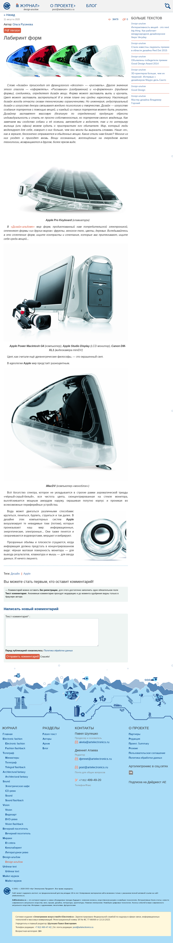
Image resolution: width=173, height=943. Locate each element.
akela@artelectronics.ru (94, 742)
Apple (27, 573)
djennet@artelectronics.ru (95, 758)
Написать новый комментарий (31, 609)
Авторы (47, 738)
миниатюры (12, 757)
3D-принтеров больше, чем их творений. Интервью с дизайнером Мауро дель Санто (148, 76)
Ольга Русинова (23, 24)
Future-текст (50, 734)
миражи (7, 838)
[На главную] (6, 6)
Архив (46, 743)
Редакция (134, 738)
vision (6, 805)
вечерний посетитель (15, 828)
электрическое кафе (17, 786)
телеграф (8, 753)
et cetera (10, 842)
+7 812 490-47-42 (43, 927)
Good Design (138, 90)
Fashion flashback (15, 748)
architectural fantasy (14, 771)
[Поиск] (167, 6)
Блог (91, 5)
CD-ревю (10, 790)
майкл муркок (11, 876)
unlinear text (10, 866)
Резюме (133, 748)
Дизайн (15, 573)
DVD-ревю (11, 819)
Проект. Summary (139, 743)
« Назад (9, 15)
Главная (8, 734)
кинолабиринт (13, 847)
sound (6, 781)
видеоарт (11, 814)
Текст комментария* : (17, 616)
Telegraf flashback (15, 767)
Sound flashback (14, 800)
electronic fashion (12, 738)
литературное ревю (16, 852)
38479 (115, 19)
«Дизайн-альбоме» (23, 226)
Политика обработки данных (58, 650)
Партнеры (134, 734)
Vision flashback (14, 824)
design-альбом (138, 23)
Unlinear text (12, 871)
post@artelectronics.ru (93, 767)
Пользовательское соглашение (147, 753)
